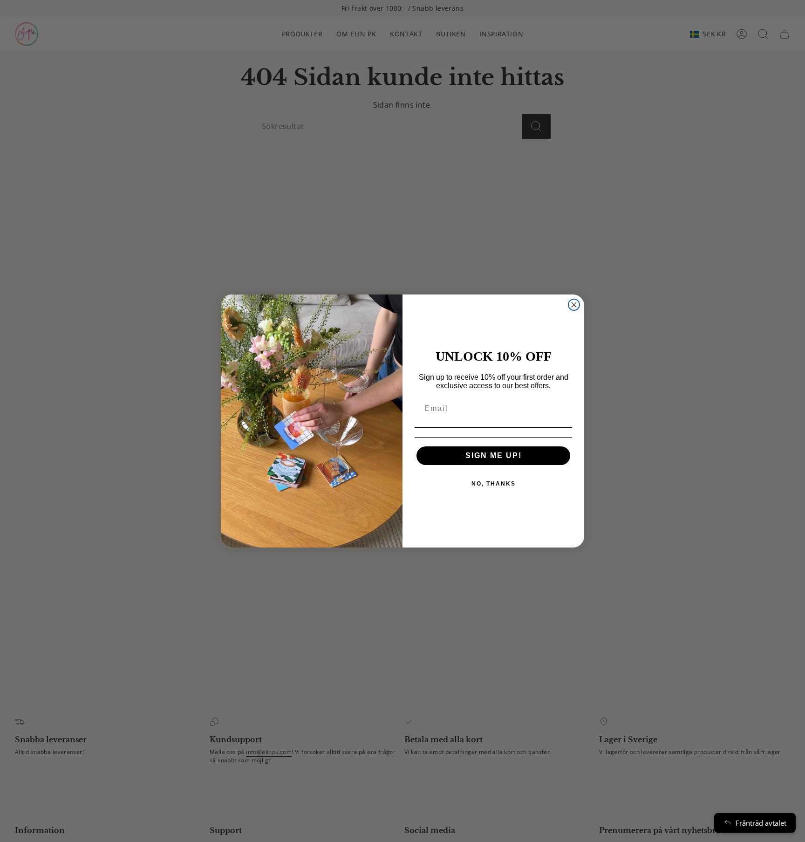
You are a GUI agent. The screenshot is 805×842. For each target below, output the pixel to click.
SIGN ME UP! (493, 455)
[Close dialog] (574, 304)
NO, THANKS (493, 483)
